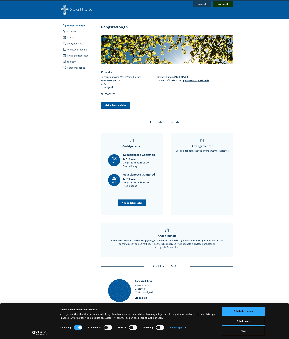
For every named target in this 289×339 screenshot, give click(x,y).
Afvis (243, 331)
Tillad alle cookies (243, 311)
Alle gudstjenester (132, 202)
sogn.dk (202, 4)
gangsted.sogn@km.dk (196, 80)
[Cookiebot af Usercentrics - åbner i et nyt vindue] (40, 333)
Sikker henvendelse (115, 105)
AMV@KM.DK (180, 76)
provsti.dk (223, 4)
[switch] (108, 327)
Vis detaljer (176, 327)
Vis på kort (141, 297)
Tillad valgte (243, 321)
